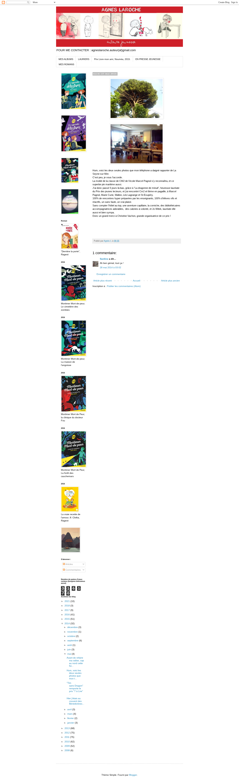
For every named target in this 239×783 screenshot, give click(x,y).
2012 (67, 732)
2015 (67, 619)
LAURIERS (83, 59)
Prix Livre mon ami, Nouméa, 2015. (112, 59)
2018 (67, 605)
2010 (67, 741)
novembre (72, 631)
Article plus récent (102, 280)
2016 (67, 614)
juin (69, 649)
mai (69, 654)
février (70, 718)
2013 (67, 728)
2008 (67, 750)
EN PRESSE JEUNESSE (147, 59)
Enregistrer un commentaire (111, 274)
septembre (73, 640)
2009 (67, 746)
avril (69, 709)
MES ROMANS (66, 64)
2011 (67, 737)
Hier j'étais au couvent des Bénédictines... (75, 701)
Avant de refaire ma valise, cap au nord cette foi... (75, 661)
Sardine (104, 259)
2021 (67, 601)
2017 (67, 610)
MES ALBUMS (66, 59)
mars (70, 713)
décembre (72, 627)
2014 (67, 623)
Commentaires (73, 570)
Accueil (136, 280)
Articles (69, 564)
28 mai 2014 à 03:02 (110, 267)
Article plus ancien (170, 280)
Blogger (133, 775)
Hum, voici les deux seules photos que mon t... (74, 674)
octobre (71, 636)
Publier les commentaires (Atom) (124, 286)
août (70, 645)
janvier (71, 722)
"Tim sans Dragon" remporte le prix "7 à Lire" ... (75, 688)
